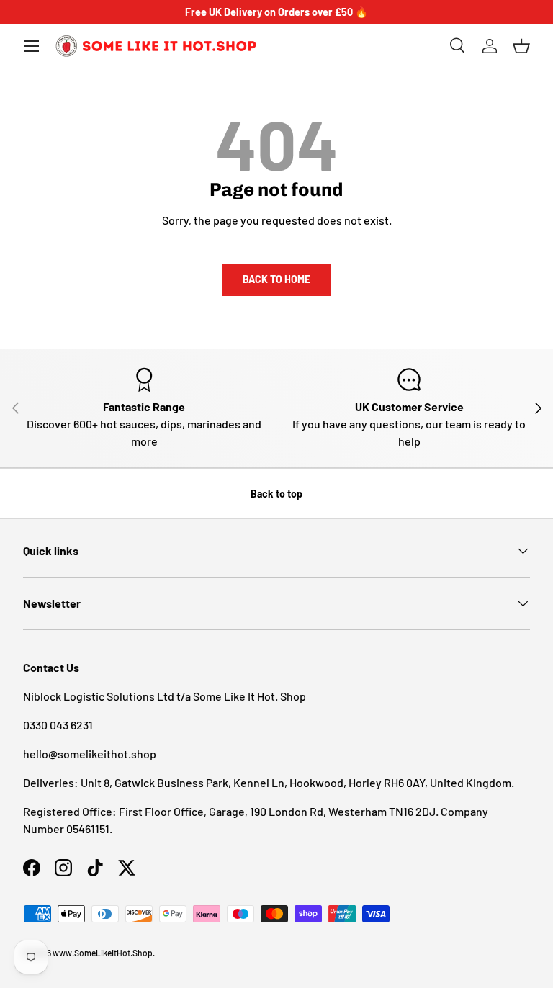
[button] (521, 46)
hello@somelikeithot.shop (89, 753)
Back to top (276, 494)
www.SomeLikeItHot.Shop (103, 953)
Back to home (276, 279)
